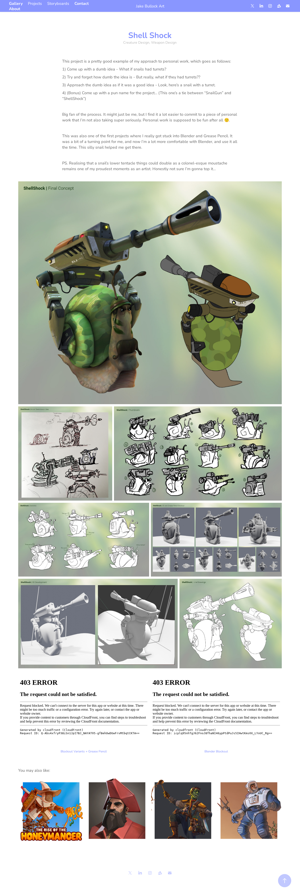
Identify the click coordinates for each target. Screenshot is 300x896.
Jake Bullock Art (150, 6)
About (14, 8)
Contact (81, 3)
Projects (35, 3)
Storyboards (58, 3)
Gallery (16, 3)
